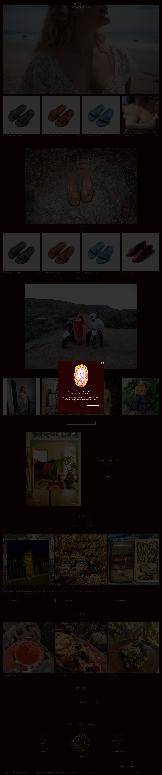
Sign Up (93, 407)
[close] (102, 363)
